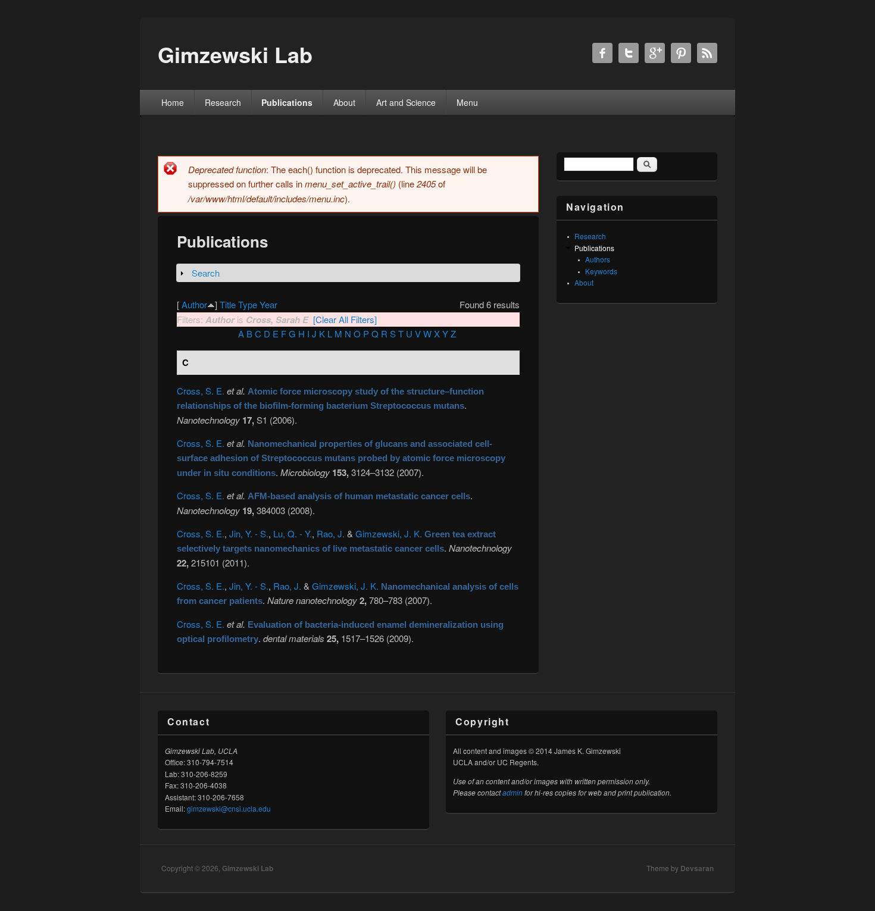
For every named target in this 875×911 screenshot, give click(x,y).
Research (223, 102)
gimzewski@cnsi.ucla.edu (229, 808)
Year (268, 304)
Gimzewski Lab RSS (707, 53)
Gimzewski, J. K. (388, 533)
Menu (467, 102)
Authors (597, 259)
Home (172, 102)
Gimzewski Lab (247, 868)
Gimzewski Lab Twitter (628, 53)
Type (247, 304)
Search (206, 273)
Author (194, 304)
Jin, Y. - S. (248, 533)
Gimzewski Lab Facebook (602, 53)
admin (512, 792)
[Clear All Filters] (345, 319)
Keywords (601, 271)
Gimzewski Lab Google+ (655, 53)
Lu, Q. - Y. (292, 533)
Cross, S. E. (200, 390)
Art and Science (406, 102)
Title (228, 304)
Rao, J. (331, 533)
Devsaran (697, 868)
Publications (286, 102)
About (344, 102)
